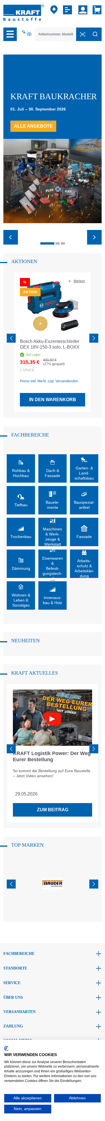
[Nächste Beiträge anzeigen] (93, 748)
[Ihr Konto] (83, 9)
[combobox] (55, 34)
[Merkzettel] (68, 9)
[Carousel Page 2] (57, 243)
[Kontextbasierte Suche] (27, 33)
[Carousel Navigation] (52, 234)
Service (11, 983)
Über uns (13, 997)
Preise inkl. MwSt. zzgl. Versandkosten (49, 381)
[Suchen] (95, 34)
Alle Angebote (33, 126)
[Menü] (10, 34)
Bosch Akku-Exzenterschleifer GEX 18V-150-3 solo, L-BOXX (50, 344)
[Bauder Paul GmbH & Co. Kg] (52, 884)
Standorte (15, 968)
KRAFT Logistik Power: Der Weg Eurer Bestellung (52, 756)
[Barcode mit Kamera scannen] (82, 34)
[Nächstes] (93, 338)
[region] (52, 342)
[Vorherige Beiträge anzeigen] (11, 748)
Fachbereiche (18, 954)
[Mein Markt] (54, 9)
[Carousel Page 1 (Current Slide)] (47, 243)
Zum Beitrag (52, 809)
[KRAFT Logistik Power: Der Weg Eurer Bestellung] (52, 718)
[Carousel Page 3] (63, 243)
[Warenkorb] (96, 9)
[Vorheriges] (11, 338)
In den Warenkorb (52, 399)
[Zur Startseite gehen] (23, 12)
